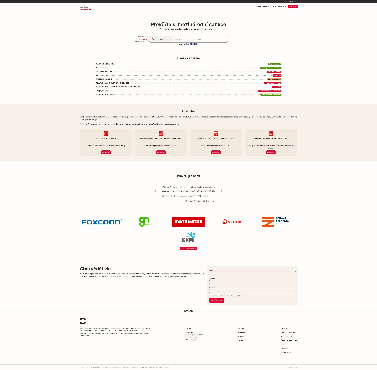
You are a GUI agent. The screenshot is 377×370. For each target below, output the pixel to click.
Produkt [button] (266, 6)
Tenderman (242, 332)
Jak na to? (106, 152)
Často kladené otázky (289, 340)
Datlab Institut (286, 352)
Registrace (282, 6)
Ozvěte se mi (216, 300)
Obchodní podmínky (288, 332)
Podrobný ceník (287, 336)
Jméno (212, 270)
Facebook (284, 348)
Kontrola (241, 336)
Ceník (274, 6)
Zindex (240, 340)
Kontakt (259, 6)
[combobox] (160, 39)
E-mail (212, 288)
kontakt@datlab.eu (292, 367)
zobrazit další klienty (188, 248)
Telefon (212, 279)
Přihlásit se (293, 6)
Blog (282, 344)
